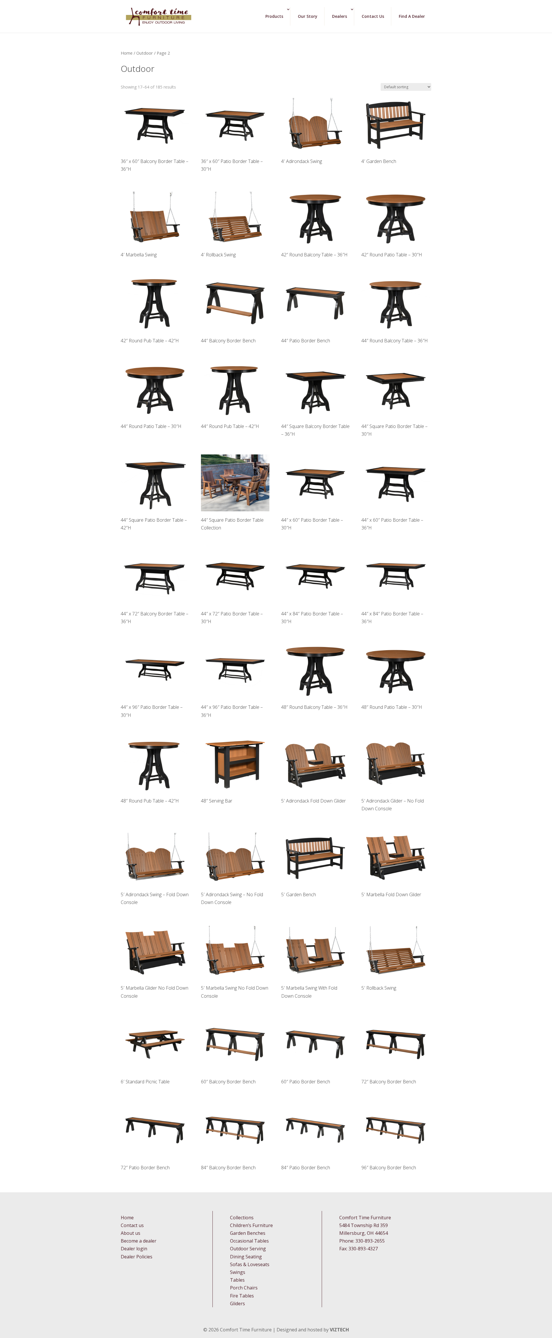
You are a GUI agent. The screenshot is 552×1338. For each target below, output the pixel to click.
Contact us (132, 1225)
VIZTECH (339, 1330)
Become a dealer (138, 1241)
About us (130, 1233)
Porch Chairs (244, 1288)
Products (274, 16)
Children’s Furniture (251, 1225)
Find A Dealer (412, 16)
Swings (237, 1272)
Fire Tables (242, 1296)
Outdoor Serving (248, 1248)
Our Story (307, 16)
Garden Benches (247, 1233)
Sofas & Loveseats (249, 1264)
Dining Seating (246, 1256)
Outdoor (144, 53)
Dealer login (134, 1248)
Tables (237, 1280)
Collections (242, 1217)
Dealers (339, 16)
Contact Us (373, 16)
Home (127, 53)
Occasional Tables (249, 1241)
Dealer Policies (136, 1256)
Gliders (237, 1303)
